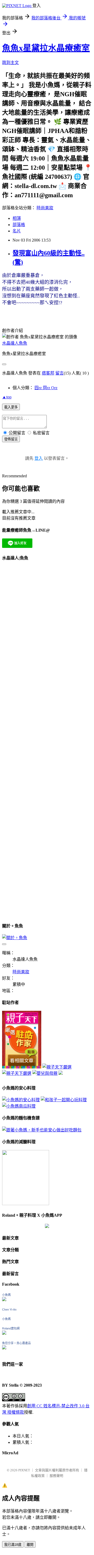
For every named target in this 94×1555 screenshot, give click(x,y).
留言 (59, 373)
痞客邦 (48, 373)
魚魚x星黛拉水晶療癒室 (46, 48)
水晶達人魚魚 (14, 343)
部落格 (19, 224)
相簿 (17, 218)
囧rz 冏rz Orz (45, 388)
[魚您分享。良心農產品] (4, 1348)
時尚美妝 (45, 208)
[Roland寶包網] (4, 1333)
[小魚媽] (4, 1299)
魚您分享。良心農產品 (16, 1343)
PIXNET (24, 1470)
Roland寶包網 (11, 1328)
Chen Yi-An (9, 1309)
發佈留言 (11, 439)
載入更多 (11, 407)
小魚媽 (6, 1294)
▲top (6, 397)
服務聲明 (56, 1476)
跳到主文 (10, 62)
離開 (30, 1545)
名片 (17, 231)
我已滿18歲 (12, 1545)
